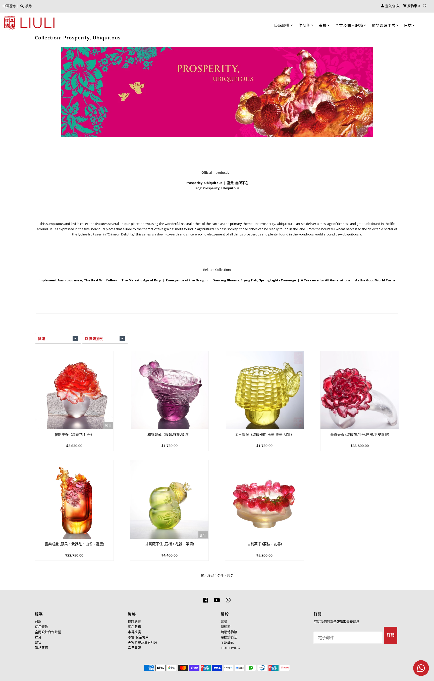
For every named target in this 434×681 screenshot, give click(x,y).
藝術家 (226, 626)
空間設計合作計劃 (48, 632)
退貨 (38, 642)
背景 (224, 621)
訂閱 (391, 635)
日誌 (408, 25)
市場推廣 (134, 632)
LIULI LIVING (230, 647)
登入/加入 (392, 6)
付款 (38, 621)
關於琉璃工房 (383, 25)
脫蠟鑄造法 (229, 637)
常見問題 (134, 647)
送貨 (38, 637)
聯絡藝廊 (41, 647)
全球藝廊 (227, 642)
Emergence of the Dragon (187, 280)
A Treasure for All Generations (325, 280)
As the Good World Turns (375, 280)
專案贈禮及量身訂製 (142, 642)
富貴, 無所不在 (237, 182)
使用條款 (41, 626)
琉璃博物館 (229, 632)
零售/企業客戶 (138, 637)
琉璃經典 (282, 25)
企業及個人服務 (349, 25)
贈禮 (323, 25)
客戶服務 (134, 626)
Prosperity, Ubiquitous (204, 182)
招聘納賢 (134, 621)
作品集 (304, 25)
